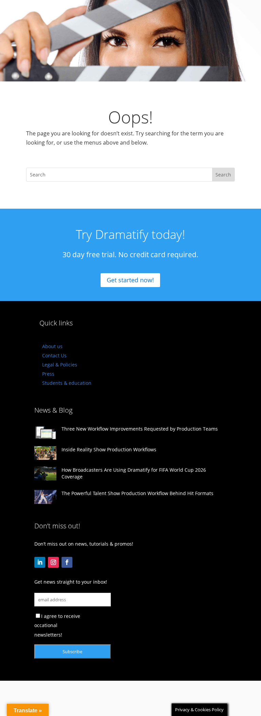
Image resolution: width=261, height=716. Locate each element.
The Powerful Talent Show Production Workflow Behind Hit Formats (137, 493)
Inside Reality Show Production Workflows (109, 449)
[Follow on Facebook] (67, 562)
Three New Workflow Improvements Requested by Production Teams (140, 429)
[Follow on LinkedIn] (39, 562)
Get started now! (130, 280)
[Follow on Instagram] (53, 562)
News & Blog (53, 410)
